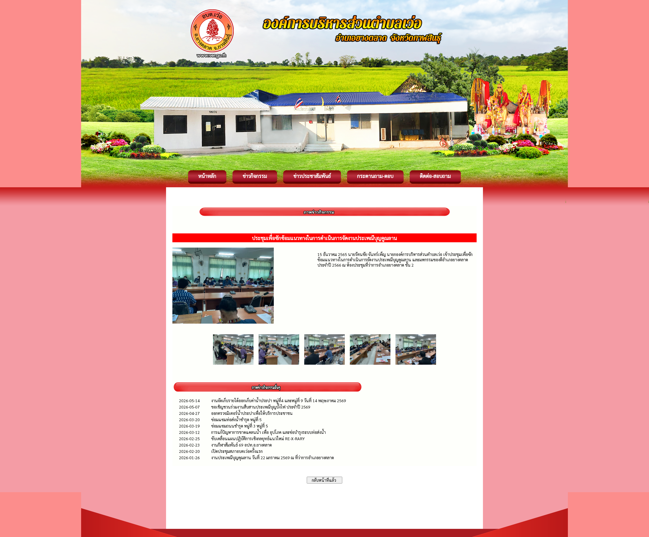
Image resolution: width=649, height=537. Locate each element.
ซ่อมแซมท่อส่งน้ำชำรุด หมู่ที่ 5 (236, 419)
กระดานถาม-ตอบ (375, 176)
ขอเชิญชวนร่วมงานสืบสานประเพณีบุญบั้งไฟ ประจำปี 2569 (260, 407)
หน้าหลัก (207, 176)
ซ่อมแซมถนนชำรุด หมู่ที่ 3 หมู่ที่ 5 (239, 426)
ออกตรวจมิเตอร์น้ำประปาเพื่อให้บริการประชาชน (252, 413)
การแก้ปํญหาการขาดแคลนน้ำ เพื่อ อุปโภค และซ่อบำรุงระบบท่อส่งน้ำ (268, 432)
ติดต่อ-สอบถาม (435, 176)
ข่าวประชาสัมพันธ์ (312, 176)
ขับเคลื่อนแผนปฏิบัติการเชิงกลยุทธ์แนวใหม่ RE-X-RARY (258, 438)
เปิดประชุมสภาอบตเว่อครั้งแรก (237, 451)
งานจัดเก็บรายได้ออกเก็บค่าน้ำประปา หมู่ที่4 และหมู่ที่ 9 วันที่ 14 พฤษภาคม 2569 (278, 400)
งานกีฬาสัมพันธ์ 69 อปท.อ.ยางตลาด (241, 445)
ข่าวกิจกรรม (255, 176)
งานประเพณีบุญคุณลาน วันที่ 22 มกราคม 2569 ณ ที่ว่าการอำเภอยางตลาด (272, 457)
